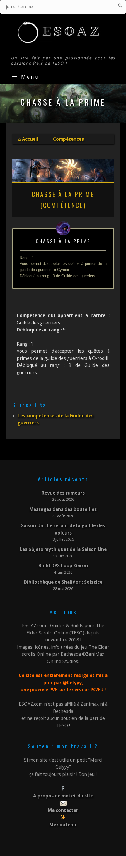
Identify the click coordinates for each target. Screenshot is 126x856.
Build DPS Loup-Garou (63, 566)
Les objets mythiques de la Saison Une (63, 549)
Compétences (68, 139)
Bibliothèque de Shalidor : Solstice (63, 582)
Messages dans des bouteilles (63, 509)
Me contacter (63, 810)
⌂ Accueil (28, 139)
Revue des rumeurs (63, 493)
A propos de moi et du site (63, 796)
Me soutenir (63, 825)
